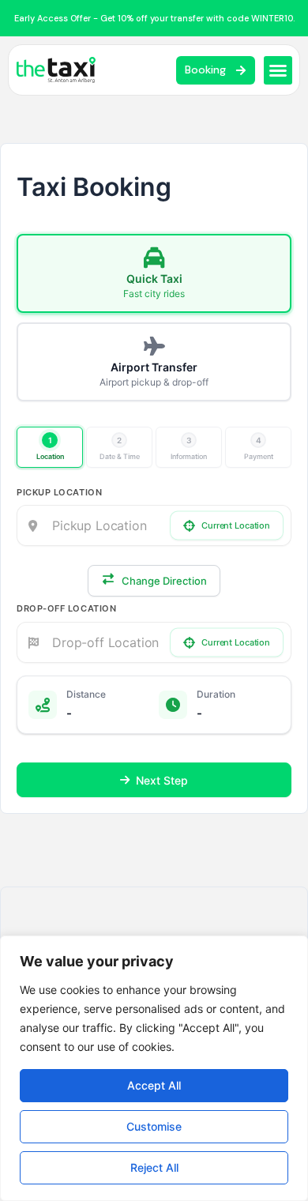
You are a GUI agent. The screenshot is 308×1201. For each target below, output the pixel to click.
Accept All (154, 1085)
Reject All (154, 1167)
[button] (278, 70)
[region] (154, 1068)
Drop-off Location (66, 608)
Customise (154, 1126)
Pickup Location (59, 492)
